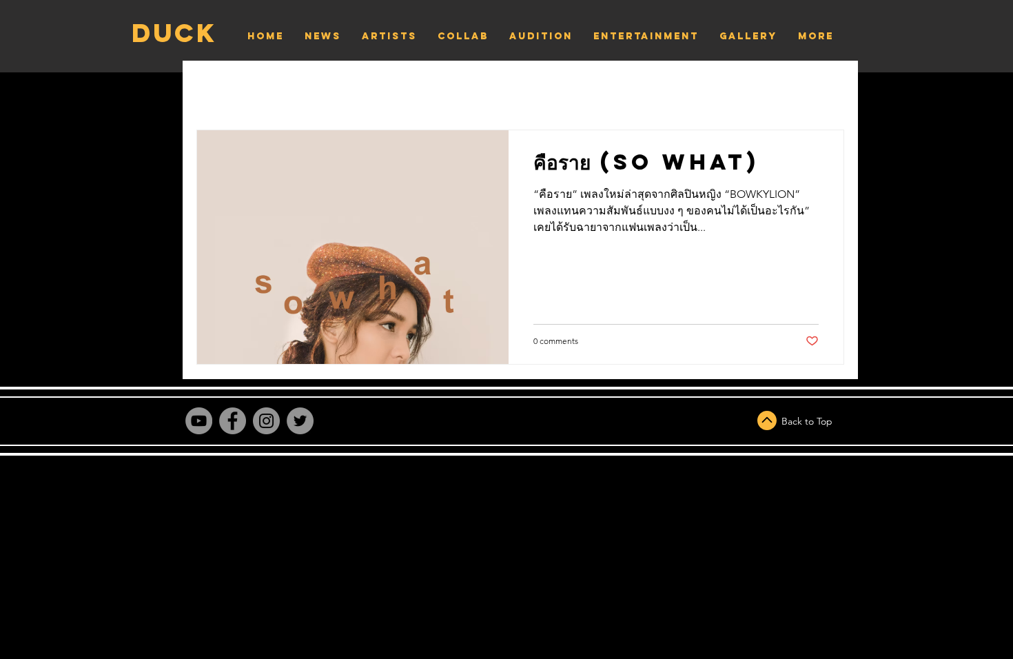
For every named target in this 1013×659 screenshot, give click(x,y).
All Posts (236, 88)
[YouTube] (198, 420)
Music (411, 88)
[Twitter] (300, 420)
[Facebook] (232, 420)
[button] (826, 90)
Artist (332, 88)
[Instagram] (266, 420)
